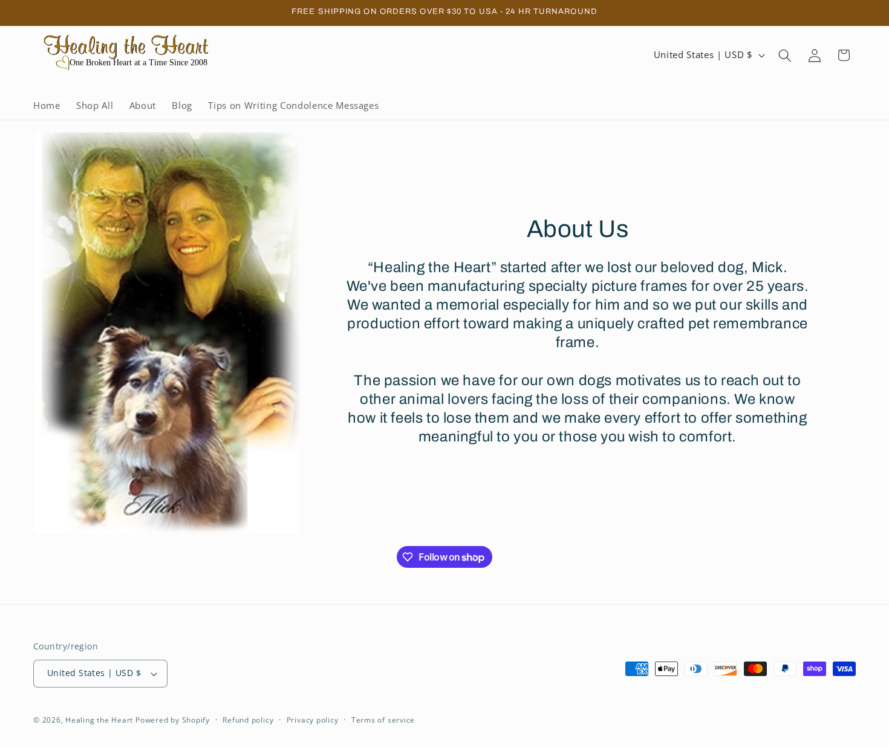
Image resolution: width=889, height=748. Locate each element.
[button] (784, 55)
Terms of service (383, 720)
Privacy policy (313, 720)
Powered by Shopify (172, 720)
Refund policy (248, 720)
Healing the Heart (100, 720)
